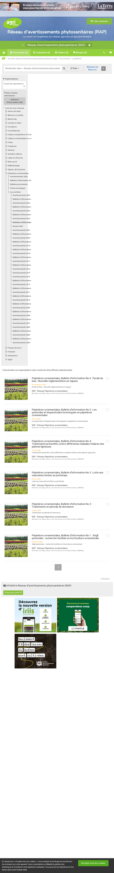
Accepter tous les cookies (93, 863)
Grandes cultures (15, 154)
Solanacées (13, 356)
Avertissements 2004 (21, 343)
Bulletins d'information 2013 (24, 281)
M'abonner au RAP (12, 593)
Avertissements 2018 (21, 253)
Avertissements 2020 (21, 238)
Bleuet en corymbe (15, 115)
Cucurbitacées (14, 131)
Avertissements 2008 (21, 315)
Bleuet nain (12, 119)
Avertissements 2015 (21, 273)
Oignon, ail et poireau (16, 169)
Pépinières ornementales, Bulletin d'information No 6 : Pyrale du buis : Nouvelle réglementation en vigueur (67, 379)
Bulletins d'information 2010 (24, 304)
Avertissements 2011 (21, 292)
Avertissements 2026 (19, 176)
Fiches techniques (17, 188)
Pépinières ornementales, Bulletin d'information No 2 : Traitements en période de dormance (62, 505)
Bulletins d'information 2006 (24, 331)
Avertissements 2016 (21, 269)
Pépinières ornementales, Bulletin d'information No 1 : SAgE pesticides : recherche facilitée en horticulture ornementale (65, 537)
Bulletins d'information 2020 (24, 242)
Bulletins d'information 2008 (24, 319)
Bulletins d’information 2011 (24, 296)
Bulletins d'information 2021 (24, 234)
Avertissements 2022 (21, 218)
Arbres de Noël (14, 111)
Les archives (15, 192)
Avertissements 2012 (21, 284)
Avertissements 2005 (21, 335)
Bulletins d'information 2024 (24, 207)
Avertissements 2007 (21, 323)
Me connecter (101, 21)
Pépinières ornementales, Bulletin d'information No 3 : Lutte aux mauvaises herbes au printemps (67, 474)
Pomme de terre (14, 348)
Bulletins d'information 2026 (21, 180)
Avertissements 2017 (21, 261)
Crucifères (12, 127)
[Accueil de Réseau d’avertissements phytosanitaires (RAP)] (3, 52)
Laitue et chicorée (15, 158)
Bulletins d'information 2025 (24, 199)
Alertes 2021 (18, 226)
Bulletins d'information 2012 (24, 288)
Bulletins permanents (19, 184)
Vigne (10, 359)
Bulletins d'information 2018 (24, 257)
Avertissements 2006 (21, 327)
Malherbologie (14, 166)
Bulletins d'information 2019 (24, 249)
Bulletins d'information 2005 (24, 339)
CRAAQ (49, 864)
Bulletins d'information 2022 (25, 222)
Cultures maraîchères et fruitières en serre (25, 135)
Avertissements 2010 (21, 300)
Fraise (10, 142)
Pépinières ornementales (18, 173)
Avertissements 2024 (21, 203)
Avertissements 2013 (21, 277)
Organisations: (11, 79)
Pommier (11, 352)
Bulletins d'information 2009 (24, 312)
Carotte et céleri (14, 123)
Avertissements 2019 (21, 246)
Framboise (12, 146)
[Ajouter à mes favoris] (107, 378)
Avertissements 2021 (21, 230)
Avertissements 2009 (21, 308)
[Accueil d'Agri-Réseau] (12, 23)
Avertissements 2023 (21, 211)
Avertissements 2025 (21, 195)
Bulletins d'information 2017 (24, 265)
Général (11, 150)
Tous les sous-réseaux (14, 108)
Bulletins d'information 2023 (24, 215)
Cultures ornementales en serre (21, 138)
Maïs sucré (12, 162)
